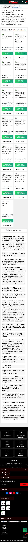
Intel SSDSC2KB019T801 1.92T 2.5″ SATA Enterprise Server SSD (21, 48)
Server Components (8, 6)
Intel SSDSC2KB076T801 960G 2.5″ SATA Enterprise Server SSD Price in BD (8, 104)
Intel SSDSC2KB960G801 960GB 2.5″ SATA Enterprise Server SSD (21, 132)
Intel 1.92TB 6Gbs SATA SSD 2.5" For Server (7, 215)
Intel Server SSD (6, 7)
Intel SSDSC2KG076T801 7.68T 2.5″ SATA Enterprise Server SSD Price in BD (8, 188)
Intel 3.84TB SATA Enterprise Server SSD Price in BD (7, 76)
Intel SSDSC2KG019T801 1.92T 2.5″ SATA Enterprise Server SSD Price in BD (8, 160)
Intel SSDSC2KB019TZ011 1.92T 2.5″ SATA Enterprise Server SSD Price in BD (20, 188)
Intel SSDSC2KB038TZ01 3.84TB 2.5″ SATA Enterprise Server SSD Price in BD (21, 104)
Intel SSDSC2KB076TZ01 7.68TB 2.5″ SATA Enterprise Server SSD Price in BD (8, 132)
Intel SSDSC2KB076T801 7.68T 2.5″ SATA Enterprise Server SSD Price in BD (21, 76)
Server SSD (17, 6)
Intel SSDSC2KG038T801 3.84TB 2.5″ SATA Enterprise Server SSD (21, 160)
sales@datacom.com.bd (16, 467)
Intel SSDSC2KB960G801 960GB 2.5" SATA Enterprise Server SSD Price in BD (8, 48)
